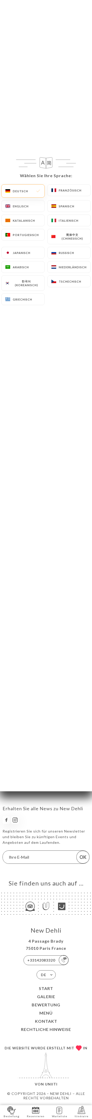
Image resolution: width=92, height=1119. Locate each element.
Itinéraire (81, 1116)
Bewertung (46, 1004)
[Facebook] (6, 820)
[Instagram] (15, 820)
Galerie (46, 996)
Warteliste (59, 1116)
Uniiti (51, 1084)
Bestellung (11, 1116)
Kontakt (46, 1021)
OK (82, 857)
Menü (46, 1012)
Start (46, 988)
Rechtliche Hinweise (46, 1029)
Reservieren (35, 1116)
